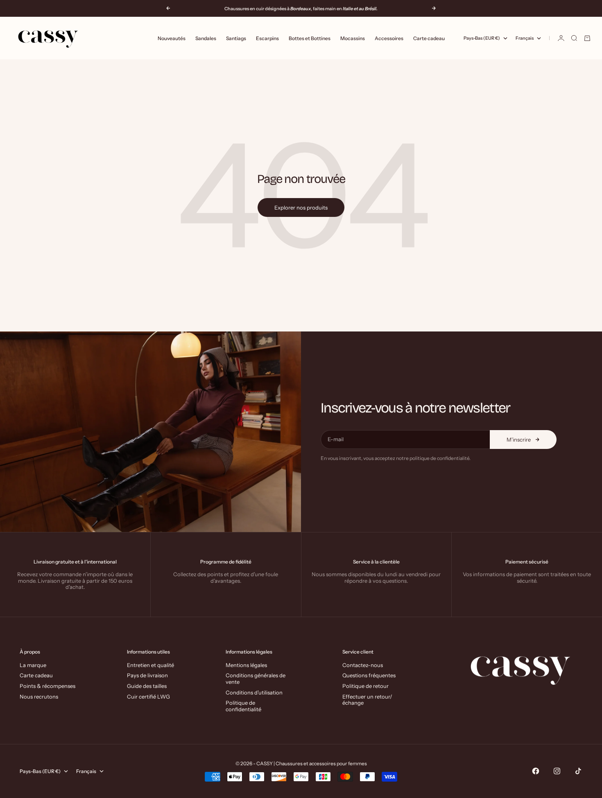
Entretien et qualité (150, 665)
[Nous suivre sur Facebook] (536, 771)
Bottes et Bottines (309, 38)
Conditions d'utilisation (254, 692)
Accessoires (389, 38)
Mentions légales (246, 665)
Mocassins (352, 38)
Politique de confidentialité (243, 705)
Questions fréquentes (369, 675)
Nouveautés (172, 38)
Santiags (236, 38)
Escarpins (267, 38)
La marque (33, 665)
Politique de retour (365, 686)
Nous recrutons (39, 696)
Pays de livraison (147, 675)
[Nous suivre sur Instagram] (557, 771)
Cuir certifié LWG (148, 696)
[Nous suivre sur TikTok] (578, 771)
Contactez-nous (362, 665)
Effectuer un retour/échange (367, 699)
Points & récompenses (47, 686)
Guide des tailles (147, 686)
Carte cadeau (429, 38)
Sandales (205, 38)
